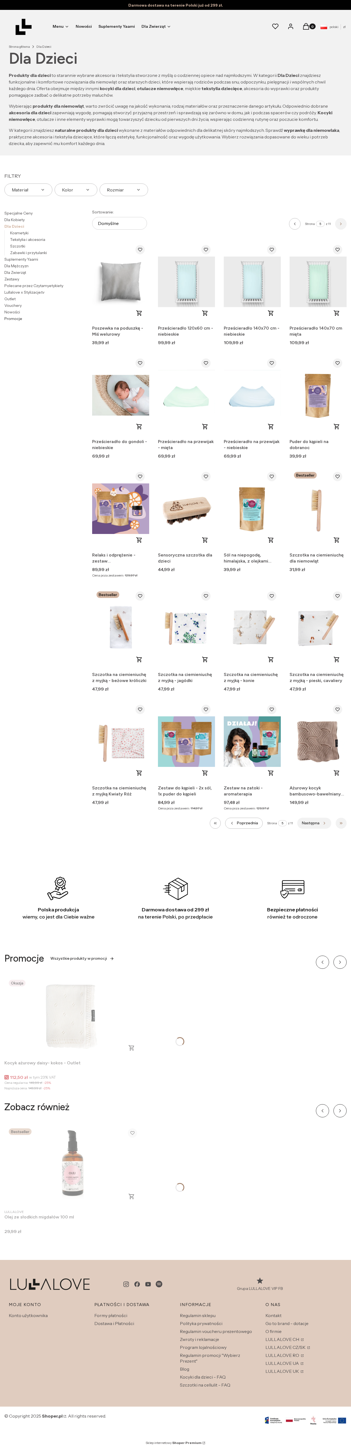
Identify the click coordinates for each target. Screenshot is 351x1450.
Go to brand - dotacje (286, 1323)
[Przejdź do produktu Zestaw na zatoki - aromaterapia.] (252, 741)
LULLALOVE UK (282, 1371)
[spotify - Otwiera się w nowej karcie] (159, 1284)
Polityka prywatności (201, 1323)
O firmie (273, 1331)
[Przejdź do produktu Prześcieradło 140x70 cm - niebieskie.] (252, 282)
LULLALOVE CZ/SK (285, 1347)
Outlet (10, 298)
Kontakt (273, 1315)
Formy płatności (110, 1315)
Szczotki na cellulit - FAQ (205, 1385)
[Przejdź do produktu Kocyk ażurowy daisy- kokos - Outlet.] (72, 1016)
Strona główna (19, 46)
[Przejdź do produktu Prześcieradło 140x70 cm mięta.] (318, 282)
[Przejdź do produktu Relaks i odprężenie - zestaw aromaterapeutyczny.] (120, 508)
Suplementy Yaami (21, 259)
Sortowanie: (103, 212)
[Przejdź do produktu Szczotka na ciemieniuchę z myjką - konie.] (252, 628)
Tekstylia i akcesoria (27, 239)
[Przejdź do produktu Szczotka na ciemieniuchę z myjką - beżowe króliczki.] (120, 628)
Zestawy (11, 279)
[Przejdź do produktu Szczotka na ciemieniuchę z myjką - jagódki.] (186, 628)
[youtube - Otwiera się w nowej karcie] (148, 1284)
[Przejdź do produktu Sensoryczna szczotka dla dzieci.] (186, 508)
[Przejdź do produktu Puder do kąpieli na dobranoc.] (318, 395)
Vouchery (13, 305)
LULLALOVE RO (282, 1355)
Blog (184, 1369)
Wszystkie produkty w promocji (78, 958)
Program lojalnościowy (203, 1347)
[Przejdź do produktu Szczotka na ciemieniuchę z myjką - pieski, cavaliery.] (318, 628)
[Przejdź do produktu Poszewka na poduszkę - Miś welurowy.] (120, 282)
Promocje (13, 318)
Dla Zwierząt (15, 272)
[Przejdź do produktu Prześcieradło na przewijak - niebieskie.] (252, 395)
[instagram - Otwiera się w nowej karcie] (126, 1284)
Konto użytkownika (28, 1315)
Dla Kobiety (14, 219)
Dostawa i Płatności (114, 1323)
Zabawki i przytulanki (28, 252)
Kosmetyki (19, 232)
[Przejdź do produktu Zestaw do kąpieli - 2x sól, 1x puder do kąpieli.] (186, 741)
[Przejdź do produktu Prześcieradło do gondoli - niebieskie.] (120, 395)
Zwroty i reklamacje (199, 1339)
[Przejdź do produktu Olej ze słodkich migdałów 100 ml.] (72, 1165)
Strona (310, 224)
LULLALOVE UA (282, 1363)
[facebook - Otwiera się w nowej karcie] (137, 1284)
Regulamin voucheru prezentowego (216, 1331)
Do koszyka (139, 313)
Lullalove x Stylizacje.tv (24, 292)
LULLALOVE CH (282, 1339)
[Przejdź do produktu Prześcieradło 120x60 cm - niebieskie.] (186, 282)
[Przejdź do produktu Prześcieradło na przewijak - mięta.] (186, 395)
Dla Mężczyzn (16, 265)
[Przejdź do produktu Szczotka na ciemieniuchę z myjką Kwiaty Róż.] (120, 741)
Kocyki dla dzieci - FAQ (203, 1377)
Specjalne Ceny (18, 213)
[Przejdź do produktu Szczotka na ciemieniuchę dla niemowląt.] (318, 508)
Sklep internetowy (174, 1443)
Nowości (12, 312)
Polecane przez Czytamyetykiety (33, 285)
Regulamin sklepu (198, 1315)
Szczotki (17, 246)
